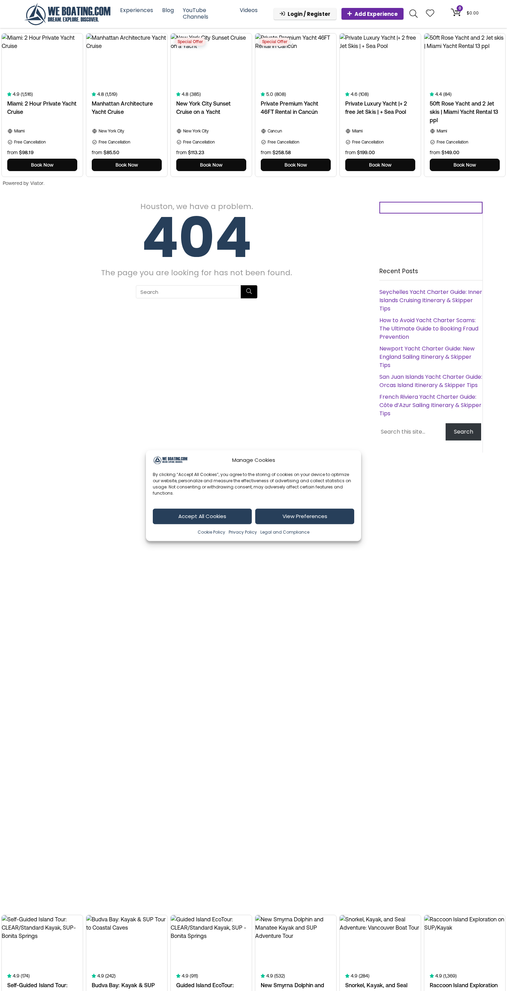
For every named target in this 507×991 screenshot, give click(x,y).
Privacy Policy (243, 532)
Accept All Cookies (202, 515)
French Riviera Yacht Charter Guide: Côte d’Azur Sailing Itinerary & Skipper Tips (430, 405)
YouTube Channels (195, 13)
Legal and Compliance (284, 532)
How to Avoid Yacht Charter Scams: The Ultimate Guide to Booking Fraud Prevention (428, 328)
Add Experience (376, 14)
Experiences (136, 10)
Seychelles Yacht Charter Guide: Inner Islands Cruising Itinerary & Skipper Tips (430, 300)
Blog (168, 10)
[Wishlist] (430, 13)
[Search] (249, 291)
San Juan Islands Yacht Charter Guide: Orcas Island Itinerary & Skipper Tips (430, 381)
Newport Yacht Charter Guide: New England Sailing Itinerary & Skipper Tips (427, 357)
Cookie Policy (211, 532)
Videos (249, 10)
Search (463, 432)
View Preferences (304, 515)
